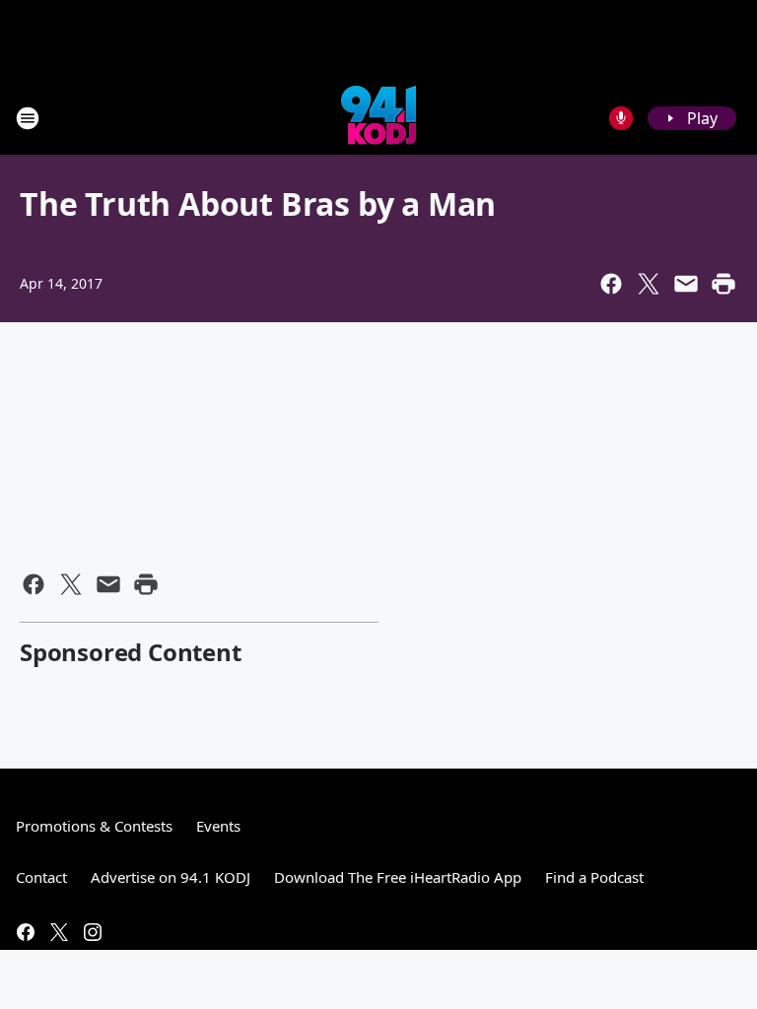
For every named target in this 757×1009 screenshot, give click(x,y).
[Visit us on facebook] (25, 932)
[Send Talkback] (621, 118)
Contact (41, 877)
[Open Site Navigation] (27, 118)
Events (218, 826)
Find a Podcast (594, 877)
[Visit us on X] (59, 932)
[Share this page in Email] (686, 284)
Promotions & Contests (94, 826)
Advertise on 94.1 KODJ (170, 877)
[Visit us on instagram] (92, 932)
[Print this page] (723, 284)
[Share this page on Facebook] (611, 284)
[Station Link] (378, 118)
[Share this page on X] (648, 284)
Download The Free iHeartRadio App (397, 877)
